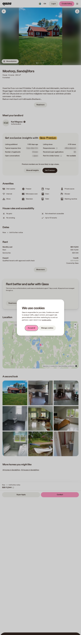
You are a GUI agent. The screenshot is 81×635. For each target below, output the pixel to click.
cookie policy (46, 320)
